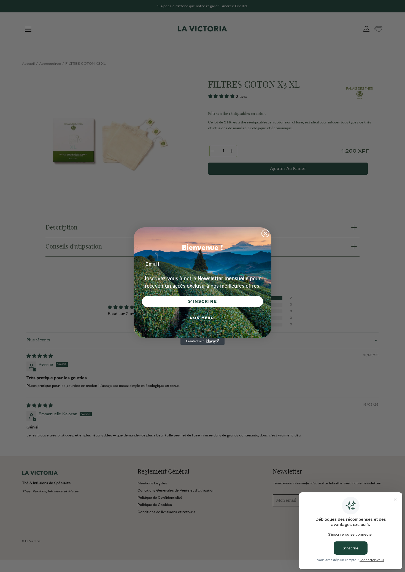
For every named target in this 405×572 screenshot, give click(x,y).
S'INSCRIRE (202, 301)
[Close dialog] (265, 233)
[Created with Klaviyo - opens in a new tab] (202, 341)
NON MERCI (202, 317)
